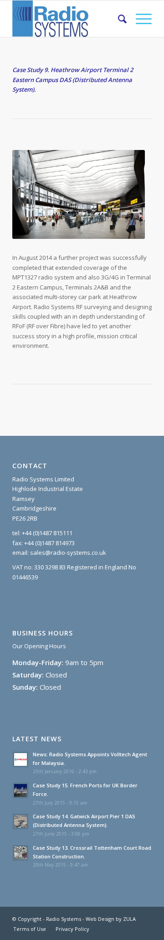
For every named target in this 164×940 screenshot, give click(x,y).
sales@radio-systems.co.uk (68, 552)
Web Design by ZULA (111, 918)
